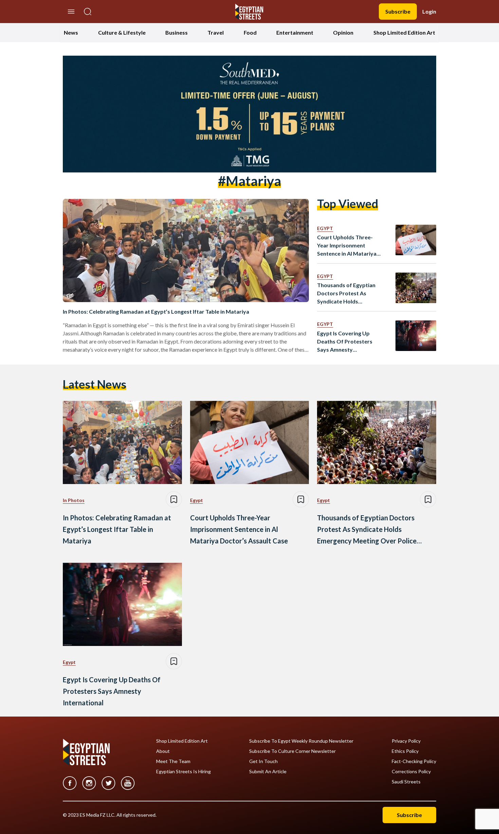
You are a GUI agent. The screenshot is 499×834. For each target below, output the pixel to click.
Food (250, 32)
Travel (215, 32)
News (71, 32)
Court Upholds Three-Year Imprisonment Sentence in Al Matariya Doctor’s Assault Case (346, 246)
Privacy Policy (406, 741)
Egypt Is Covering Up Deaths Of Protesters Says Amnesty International (344, 342)
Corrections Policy (411, 771)
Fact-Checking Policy (414, 761)
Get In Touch (263, 761)
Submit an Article (268, 771)
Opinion (343, 32)
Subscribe (397, 11)
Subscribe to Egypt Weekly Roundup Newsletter (301, 741)
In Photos (74, 500)
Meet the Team (173, 761)
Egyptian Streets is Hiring (183, 771)
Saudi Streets (406, 781)
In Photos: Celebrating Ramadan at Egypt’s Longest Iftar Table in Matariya (156, 311)
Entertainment (294, 32)
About (163, 751)
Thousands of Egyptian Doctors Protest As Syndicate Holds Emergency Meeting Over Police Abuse (349, 293)
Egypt (325, 228)
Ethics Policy (405, 751)
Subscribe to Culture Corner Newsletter (292, 751)
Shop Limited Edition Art (404, 32)
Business (176, 32)
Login (429, 11)
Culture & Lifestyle (122, 32)
